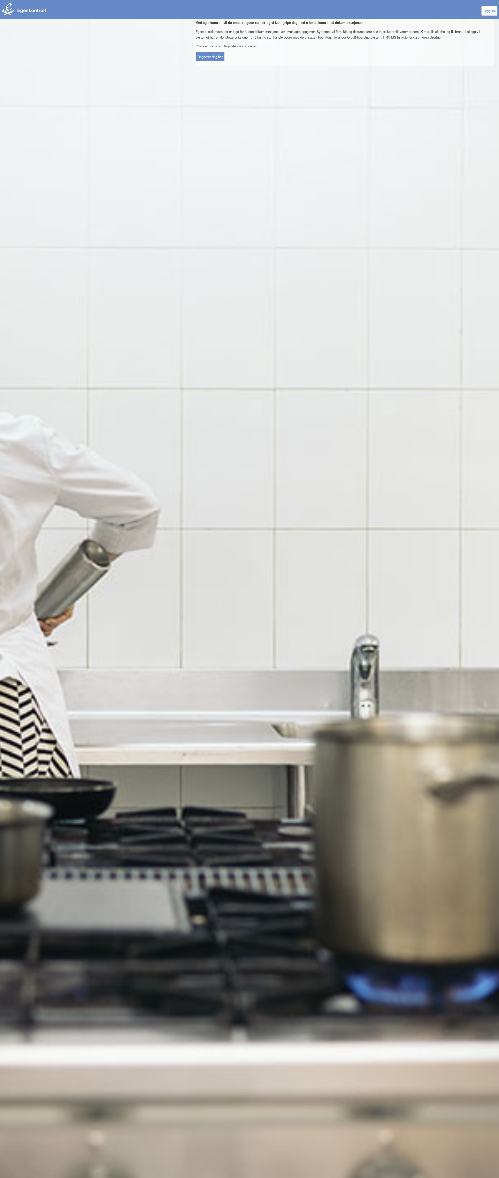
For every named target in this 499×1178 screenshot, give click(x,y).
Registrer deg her (210, 56)
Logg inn (489, 10)
